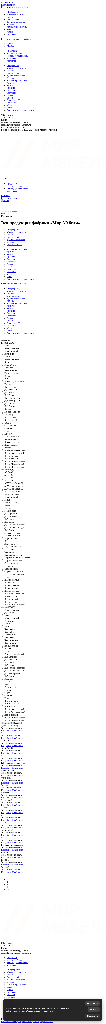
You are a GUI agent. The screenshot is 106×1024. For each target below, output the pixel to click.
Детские (10, 17)
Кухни (10, 32)
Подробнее (6, 730)
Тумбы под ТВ (13, 100)
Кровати (11, 29)
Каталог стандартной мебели (14, 7)
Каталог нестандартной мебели (16, 39)
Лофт (9, 108)
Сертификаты (46, 1021)
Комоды (10, 24)
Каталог (5, 127)
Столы (10, 95)
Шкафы (10, 46)
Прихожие (11, 34)
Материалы (12, 58)
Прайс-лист (17, 730)
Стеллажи (11, 93)
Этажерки (11, 103)
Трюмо (10, 98)
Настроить (92, 1016)
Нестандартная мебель (17, 56)
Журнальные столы (16, 22)
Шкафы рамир (13, 12)
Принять (93, 1010)
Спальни (11, 90)
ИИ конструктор (17, 127)
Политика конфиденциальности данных (20, 1021)
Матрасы (11, 105)
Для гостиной (13, 19)
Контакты (11, 61)
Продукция (12, 51)
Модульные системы (16, 14)
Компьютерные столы (17, 27)
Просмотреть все (14, 244)
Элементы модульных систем (20, 110)
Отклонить (92, 1003)
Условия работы (14, 53)
